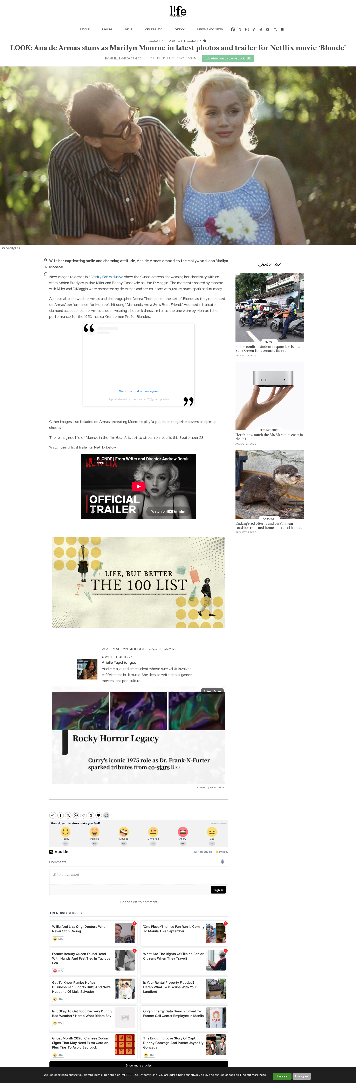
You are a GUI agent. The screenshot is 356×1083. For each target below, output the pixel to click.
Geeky (179, 29)
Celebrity (153, 29)
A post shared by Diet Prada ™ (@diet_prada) (139, 399)
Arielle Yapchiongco (125, 58)
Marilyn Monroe (128, 648)
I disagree (302, 1076)
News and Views (210, 29)
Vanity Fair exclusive (107, 276)
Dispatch (175, 41)
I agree (282, 1076)
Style (85, 29)
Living (107, 29)
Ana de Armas (162, 648)
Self (128, 29)
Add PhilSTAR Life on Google (225, 58)
